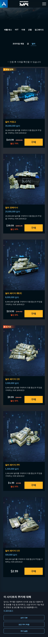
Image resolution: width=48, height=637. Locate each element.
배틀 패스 (8, 30)
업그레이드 (39, 30)
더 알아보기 (8, 610)
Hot (16, 30)
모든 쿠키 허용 (24, 624)
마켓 (23, 30)
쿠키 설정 (24, 631)
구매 (33, 142)
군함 (30, 30)
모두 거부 (24, 618)
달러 (33, 44)
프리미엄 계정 (18, 44)
